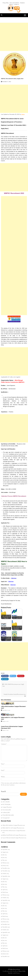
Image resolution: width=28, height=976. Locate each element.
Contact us (16, 4)
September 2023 (6, 900)
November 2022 (6, 927)
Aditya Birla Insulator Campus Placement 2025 (13, 707)
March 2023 (5, 916)
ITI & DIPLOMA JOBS (8, 815)
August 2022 (5, 935)
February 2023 (5, 919)
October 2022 (5, 929)
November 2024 (6, 871)
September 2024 (6, 876)
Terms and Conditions (14, 3)
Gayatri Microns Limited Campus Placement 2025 (14, 837)
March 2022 (5, 948)
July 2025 (4, 854)
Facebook (5, 676)
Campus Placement (7, 807)
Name (3, 764)
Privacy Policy (6, 3)
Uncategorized (5, 818)
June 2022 (4, 940)
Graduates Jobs (6, 812)
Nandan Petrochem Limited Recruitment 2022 (15, 694)
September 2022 (6, 932)
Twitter (13, 676)
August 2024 (5, 879)
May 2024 (4, 887)
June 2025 (4, 857)
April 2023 (4, 913)
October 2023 (5, 897)
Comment (4, 744)
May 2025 (4, 860)
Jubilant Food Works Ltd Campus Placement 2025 (14, 835)
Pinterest (21, 676)
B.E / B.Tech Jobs (6, 804)
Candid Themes (16, 973)
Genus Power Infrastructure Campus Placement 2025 (12, 727)
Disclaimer (22, 3)
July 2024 (4, 881)
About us (11, 4)
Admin (23, 114)
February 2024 (5, 895)
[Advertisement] (14, 37)
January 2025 (5, 865)
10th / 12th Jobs (6, 801)
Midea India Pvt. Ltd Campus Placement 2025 (13, 718)
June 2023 (4, 908)
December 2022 (5, 924)
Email (3, 770)
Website (3, 776)
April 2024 (4, 889)
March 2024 (5, 892)
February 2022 (5, 951)
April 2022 (4, 945)
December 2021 (5, 956)
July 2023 (4, 905)
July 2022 (4, 937)
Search (3, 791)
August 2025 (5, 852)
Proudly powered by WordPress (10, 971)
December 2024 (6, 868)
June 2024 (4, 884)
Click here (11, 581)
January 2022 (5, 953)
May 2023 (4, 911)
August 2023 (5, 903)
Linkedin (5, 679)
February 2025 (5, 863)
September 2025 (6, 849)
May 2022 (4, 943)
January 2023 (5, 921)
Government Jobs (6, 809)
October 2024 (5, 873)
